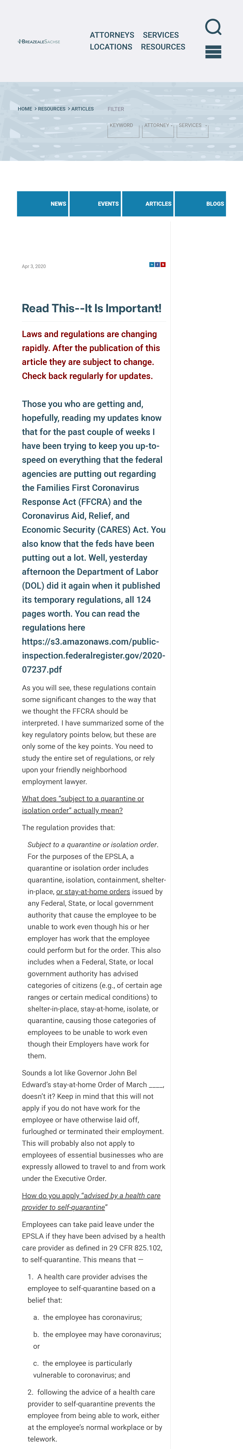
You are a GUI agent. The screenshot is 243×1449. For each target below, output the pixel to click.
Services (161, 35)
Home (25, 109)
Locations (111, 46)
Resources (163, 46)
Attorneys (112, 35)
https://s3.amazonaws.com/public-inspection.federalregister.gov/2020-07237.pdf (93, 655)
